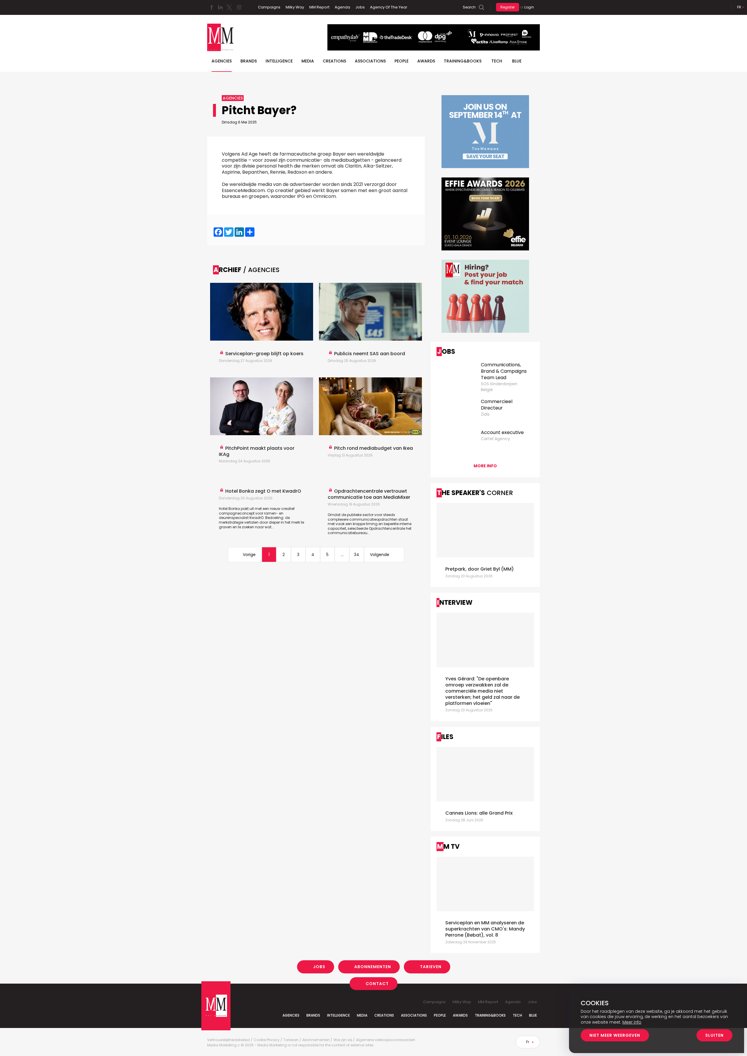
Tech (496, 61)
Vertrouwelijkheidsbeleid (228, 1040)
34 (356, 554)
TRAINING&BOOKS (462, 61)
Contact (377, 983)
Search (469, 7)
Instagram (239, 7)
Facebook (211, 7)
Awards (426, 61)
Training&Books (490, 1015)
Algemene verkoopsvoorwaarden (385, 1040)
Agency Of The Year (388, 7)
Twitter (229, 7)
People (402, 61)
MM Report (319, 7)
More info (485, 466)
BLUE (516, 61)
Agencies (222, 61)
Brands (248, 61)
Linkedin (220, 7)
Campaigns (269, 7)
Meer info (631, 1022)
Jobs (360, 7)
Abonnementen (372, 967)
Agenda (342, 7)
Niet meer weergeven (614, 1035)
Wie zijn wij (343, 1040)
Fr (739, 7)
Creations (334, 61)
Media (307, 61)
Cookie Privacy (267, 1040)
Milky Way (295, 7)
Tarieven (430, 967)
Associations (370, 61)
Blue (533, 1015)
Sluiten (714, 1035)
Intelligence (279, 61)
